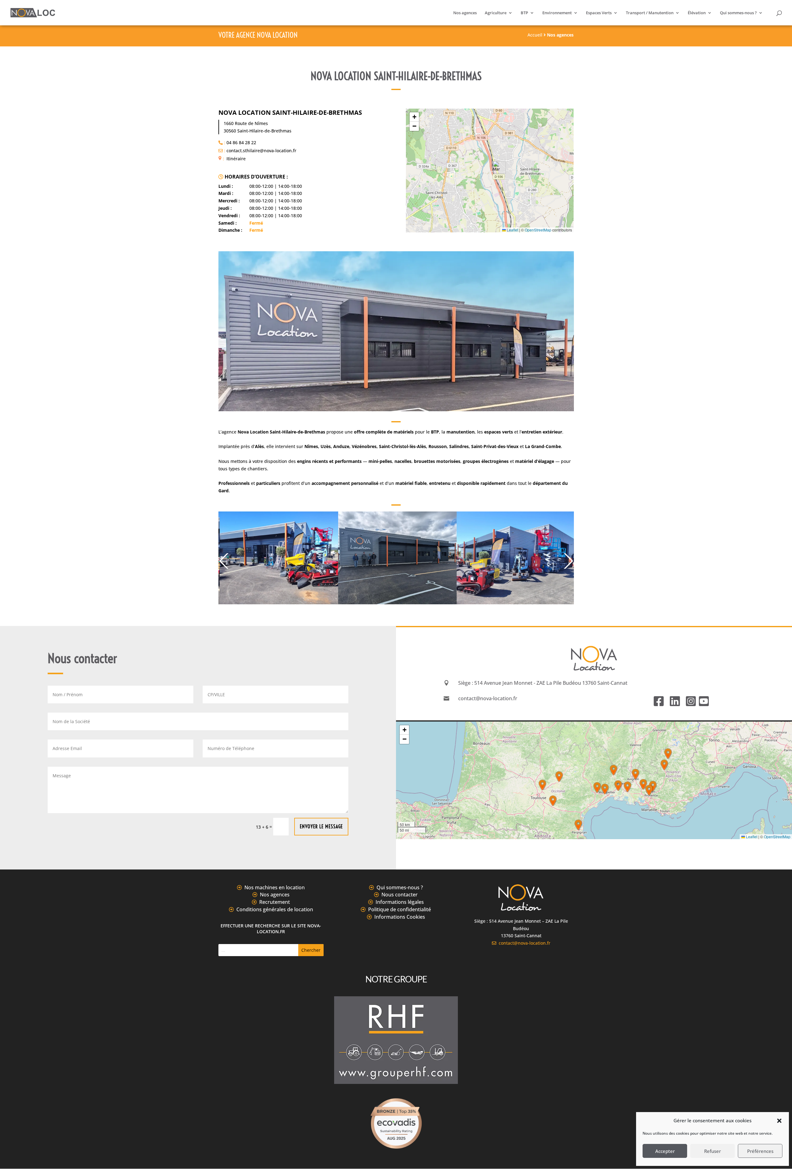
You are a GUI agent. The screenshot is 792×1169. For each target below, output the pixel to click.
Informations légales (400, 902)
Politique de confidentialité (399, 909)
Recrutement (274, 902)
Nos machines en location (274, 887)
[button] (779, 1121)
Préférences (760, 1151)
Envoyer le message (321, 826)
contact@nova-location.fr (523, 943)
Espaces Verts (599, 13)
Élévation (697, 13)
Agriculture (495, 13)
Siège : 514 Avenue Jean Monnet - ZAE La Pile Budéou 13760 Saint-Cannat (542, 682)
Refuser (712, 1151)
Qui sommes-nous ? (738, 13)
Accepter (665, 1151)
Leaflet (512, 229)
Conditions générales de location (274, 909)
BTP (524, 13)
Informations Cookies (399, 916)
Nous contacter (399, 894)
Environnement (557, 13)
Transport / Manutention (650, 13)
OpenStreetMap (538, 229)
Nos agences (465, 13)
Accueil (534, 35)
